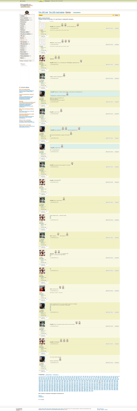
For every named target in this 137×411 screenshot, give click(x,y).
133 (57, 380)
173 (77, 381)
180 (95, 381)
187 (112, 381)
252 (115, 384)
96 (48, 379)
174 (80, 381)
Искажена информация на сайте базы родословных (26, 114)
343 (102, 388)
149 (97, 380)
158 (40, 381)
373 (97, 389)
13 (55, 376)
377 (107, 389)
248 (105, 384)
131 (52, 380)
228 (55, 384)
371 (92, 389)
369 (87, 389)
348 (115, 388)
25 (78, 376)
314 (110, 387)
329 (67, 388)
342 (100, 388)
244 (95, 384)
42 (109, 376)
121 (108, 379)
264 (65, 385)
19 (67, 376)
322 (50, 388)
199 (62, 383)
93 (43, 379)
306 (90, 387)
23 (74, 376)
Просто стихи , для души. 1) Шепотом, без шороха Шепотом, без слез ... (27, 126)
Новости (22, 45)
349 (117, 388)
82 (102, 377)
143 (82, 380)
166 (60, 381)
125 (118, 379)
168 (65, 381)
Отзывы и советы (25, 33)
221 (117, 383)
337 (87, 388)
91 (39, 379)
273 (87, 385)
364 (75, 389)
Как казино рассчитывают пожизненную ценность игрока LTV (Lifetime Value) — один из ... (26, 91)
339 (92, 388)
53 (48, 377)
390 (60, 390)
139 (72, 380)
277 (97, 385)
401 (87, 390)
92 (41, 379)
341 (97, 388)
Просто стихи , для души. (25, 120)
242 (90, 384)
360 (65, 389)
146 (90, 380)
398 (80, 390)
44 (113, 376)
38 (102, 376)
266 (70, 385)
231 (62, 384)
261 (57, 385)
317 (117, 387)
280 (105, 385)
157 (117, 380)
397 (77, 390)
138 (70, 380)
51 (45, 377)
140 (75, 380)
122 (111, 379)
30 (87, 376)
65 (71, 377)
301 (77, 387)
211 (92, 383)
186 (110, 381)
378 (110, 389)
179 (92, 381)
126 (40, 380)
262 (60, 385)
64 (69, 377)
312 (105, 387)
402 (90, 390)
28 (83, 376)
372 (95, 389)
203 (72, 383)
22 (72, 376)
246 (100, 384)
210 (90, 383)
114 (91, 379)
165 (57, 381)
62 (65, 377)
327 (62, 388)
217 (107, 383)
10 (50, 376)
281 (107, 385)
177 (87, 381)
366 (80, 389)
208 (85, 383)
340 (95, 388)
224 (45, 384)
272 (85, 385)
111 (84, 379)
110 (81, 379)
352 (45, 389)
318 (40, 388)
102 (61, 379)
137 (67, 380)
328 (65, 388)
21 (70, 376)
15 (59, 376)
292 (55, 387)
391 (62, 390)
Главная (22, 60)
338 (90, 388)
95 (46, 379)
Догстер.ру (102, 408)
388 (55, 390)
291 (52, 387)
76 (91, 377)
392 (65, 390)
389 (57, 390)
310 (100, 387)
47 (119, 376)
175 (82, 381)
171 (72, 381)
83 (104, 377)
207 (82, 383)
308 (95, 387)
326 (60, 388)
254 (40, 385)
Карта (22, 57)
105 (69, 379)
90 (117, 377)
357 (57, 389)
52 (46, 377)
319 (42, 388)
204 (75, 383)
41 (107, 376)
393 (67, 390)
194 (50, 383)
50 (43, 377)
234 (70, 384)
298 (70, 387)
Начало (40, 395)
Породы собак (24, 31)
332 (75, 388)
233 (67, 384)
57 (56, 377)
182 (100, 381)
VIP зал (22, 35)
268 (75, 385)
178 (90, 381)
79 (97, 377)
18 (65, 376)
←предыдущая (48, 374)
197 (57, 383)
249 (107, 384)
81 (100, 377)
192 (45, 383)
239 (82, 384)
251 (112, 384)
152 (105, 380)
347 (112, 388)
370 (90, 389)
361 (67, 389)
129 (47, 380)
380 (115, 389)
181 (97, 381)
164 (55, 381)
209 (87, 383)
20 (68, 376)
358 (60, 389)
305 (87, 387)
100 (56, 379)
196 (55, 383)
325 (57, 388)
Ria (41, 292)
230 (60, 384)
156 (115, 380)
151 (102, 380)
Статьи (22, 47)
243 (92, 384)
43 (111, 376)
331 (72, 388)
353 (47, 389)
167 (62, 381)
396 (75, 390)
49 (41, 377)
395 (72, 390)
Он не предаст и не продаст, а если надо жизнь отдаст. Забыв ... (26, 111)
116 (96, 379)
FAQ (30, 60)
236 (75, 384)
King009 (42, 97)
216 (105, 383)
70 (80, 377)
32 (91, 376)
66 (72, 377)
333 (77, 388)
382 (40, 390)
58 (58, 377)
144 (85, 380)
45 (115, 376)
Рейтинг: (42, 31)
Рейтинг (22, 29)
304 (85, 387)
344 (105, 388)
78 (95, 377)
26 (80, 376)
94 (45, 379)
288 (45, 387)
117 (98, 379)
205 (77, 383)
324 (55, 388)
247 (102, 384)
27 (81, 376)
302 (80, 387)
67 (74, 377)
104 (66, 379)
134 (60, 380)
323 (52, 388)
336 (85, 388)
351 (42, 389)
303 (82, 387)
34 (94, 376)
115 (93, 379)
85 (108, 377)
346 (110, 388)
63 (67, 377)
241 (87, 384)
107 (74, 379)
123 (113, 379)
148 (95, 380)
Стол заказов (24, 17)
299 (72, 387)
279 (102, 385)
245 (97, 384)
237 (77, 384)
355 (52, 389)
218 (110, 383)
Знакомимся (76, 12)
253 (117, 384)
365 (77, 389)
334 (80, 388)
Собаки (22, 15)
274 (90, 385)
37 (100, 376)
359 (62, 389)
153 (107, 380)
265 (67, 385)
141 (77, 380)
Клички (22, 49)
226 (50, 384)
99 (54, 379)
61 (63, 377)
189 (117, 381)
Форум (22, 39)
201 (67, 383)
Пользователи (24, 55)
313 (107, 387)
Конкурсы (23, 21)
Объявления (24, 43)
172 (75, 381)
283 (112, 385)
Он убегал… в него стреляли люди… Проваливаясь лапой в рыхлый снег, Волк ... (26, 122)
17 (63, 376)
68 (76, 377)
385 (47, 390)
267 (72, 385)
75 (89, 377)
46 (117, 376)
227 (52, 384)
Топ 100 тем (43, 12)
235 (72, 384)
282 (110, 385)
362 (70, 389)
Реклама (22, 23)
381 (117, 389)
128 (45, 380)
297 (67, 387)
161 (47, 381)
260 (55, 385)
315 (112, 387)
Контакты (26, 60)
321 (47, 388)
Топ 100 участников (56, 12)
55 (52, 377)
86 (110, 377)
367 (82, 389)
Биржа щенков (24, 19)
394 (70, 390)
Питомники (23, 41)
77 (93, 377)
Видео (22, 27)
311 (102, 387)
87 (111, 377)
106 (71, 379)
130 (50, 380)
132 (55, 380)
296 (65, 387)
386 (50, 390)
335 (82, 388)
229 (57, 384)
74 (87, 377)
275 (92, 385)
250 (110, 384)
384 (45, 390)
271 (82, 385)
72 (84, 377)
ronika (42, 46)
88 (113, 377)
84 (106, 377)
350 (40, 389)
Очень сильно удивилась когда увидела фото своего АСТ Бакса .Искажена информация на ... (26, 117)
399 (82, 390)
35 (96, 376)
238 (80, 384)
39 (104, 376)
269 (77, 385)
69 (78, 377)
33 (93, 376)
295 (62, 387)
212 (95, 383)
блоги (27, 87)
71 (82, 377)
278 (100, 385)
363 (72, 389)
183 (102, 381)
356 (55, 389)
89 (115, 377)
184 (105, 381)
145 (87, 380)
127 (42, 380)
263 (62, 385)
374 (100, 389)
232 (65, 384)
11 (52, 376)
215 (102, 383)
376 (105, 389)
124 (116, 379)
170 (70, 381)
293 (57, 387)
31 (89, 376)
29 (85, 376)
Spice (42, 62)
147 (92, 380)
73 (85, 377)
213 (97, 383)
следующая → (56, 374)
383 (42, 390)
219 (112, 383)
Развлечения (24, 53)
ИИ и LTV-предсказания (24, 89)
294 (60, 387)
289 (47, 387)
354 (50, 389)
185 (107, 381)
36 (98, 376)
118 (101, 379)
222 (40, 384)
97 (50, 379)
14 (57, 376)
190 (40, 383)
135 (62, 380)
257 (47, 385)
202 (70, 383)
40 (106, 376)
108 (76, 379)
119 (103, 379)
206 (80, 383)
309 (97, 387)
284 (115, 385)
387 (52, 390)
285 (117, 385)
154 (110, 380)
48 (39, 377)
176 (85, 381)
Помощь (106, 409)
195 (52, 383)
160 (45, 381)
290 (50, 387)
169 (67, 381)
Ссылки (102, 409)
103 (64, 379)
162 (50, 381)
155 (112, 380)
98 (52, 379)
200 (65, 383)
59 (59, 377)
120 (106, 379)
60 (61, 377)
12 (54, 376)
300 (75, 387)
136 (65, 380)
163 (52, 381)
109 (79, 379)
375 (102, 389)
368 (85, 389)
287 (42, 387)
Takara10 (42, 80)
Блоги (22, 37)
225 (47, 384)
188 (115, 381)
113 (88, 379)
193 (47, 383)
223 (42, 384)
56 (54, 377)
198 (60, 383)
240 (85, 384)
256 (45, 385)
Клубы (22, 25)
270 (80, 385)
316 (115, 387)
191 (42, 383)
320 (45, 388)
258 (50, 385)
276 (95, 385)
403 (92, 390)
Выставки (23, 51)
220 (115, 383)
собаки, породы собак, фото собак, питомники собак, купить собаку (51, 408)
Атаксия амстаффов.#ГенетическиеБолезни (27, 102)
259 (52, 385)
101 (59, 379)
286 (40, 387)
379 (112, 389)
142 (80, 380)
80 (98, 377)
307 (92, 387)
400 (85, 390)
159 (42, 381)
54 (50, 377)
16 (61, 376)
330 (70, 388)
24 (76, 376)
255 (42, 385)
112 (86, 379)
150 (100, 380)
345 (107, 388)
